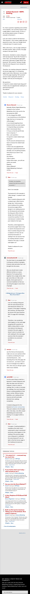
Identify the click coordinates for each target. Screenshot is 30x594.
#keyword (10, 97)
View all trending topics (9, 526)
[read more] (11, 465)
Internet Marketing (19, 473)
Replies (7, 467)
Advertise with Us (23, 7)
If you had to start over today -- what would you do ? (15, 470)
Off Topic (18, 458)
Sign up (26, 2)
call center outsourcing (18, 407)
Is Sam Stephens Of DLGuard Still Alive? (16, 496)
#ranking (17, 97)
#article (5, 97)
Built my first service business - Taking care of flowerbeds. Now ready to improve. (15, 511)
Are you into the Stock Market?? (15, 484)
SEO (4, 19)
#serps (22, 97)
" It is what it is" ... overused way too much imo (15, 456)
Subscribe (19, 19)
